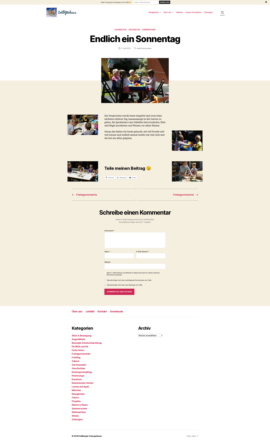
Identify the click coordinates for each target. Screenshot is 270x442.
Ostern (75, 397)
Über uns (167, 12)
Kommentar (109, 231)
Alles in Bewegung (81, 335)
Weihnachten (79, 412)
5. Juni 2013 (126, 48)
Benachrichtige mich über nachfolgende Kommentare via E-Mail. (129, 280)
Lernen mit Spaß (80, 386)
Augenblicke (120, 29)
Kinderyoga (78, 375)
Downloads (116, 311)
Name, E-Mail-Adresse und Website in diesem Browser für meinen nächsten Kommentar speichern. (133, 274)
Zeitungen (208, 12)
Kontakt (102, 311)
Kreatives (77, 379)
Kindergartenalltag (82, 372)
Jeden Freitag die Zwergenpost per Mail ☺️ (116, 2)
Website (107, 262)
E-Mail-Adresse (142, 252)
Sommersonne (149, 29)
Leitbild (90, 311)
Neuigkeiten (154, 12)
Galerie (75, 361)
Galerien (179, 12)
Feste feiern (78, 350)
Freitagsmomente (81, 354)
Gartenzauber (79, 364)
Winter (75, 416)
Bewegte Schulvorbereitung (87, 343)
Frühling (76, 357)
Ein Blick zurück (80, 346)
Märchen (76, 390)
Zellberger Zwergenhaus (90, 436)
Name (107, 252)
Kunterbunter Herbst (82, 383)
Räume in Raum (80, 405)
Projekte (76, 401)
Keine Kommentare (144, 48)
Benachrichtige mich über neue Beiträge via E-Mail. (124, 285)
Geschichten (78, 368)
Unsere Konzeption (194, 12)
